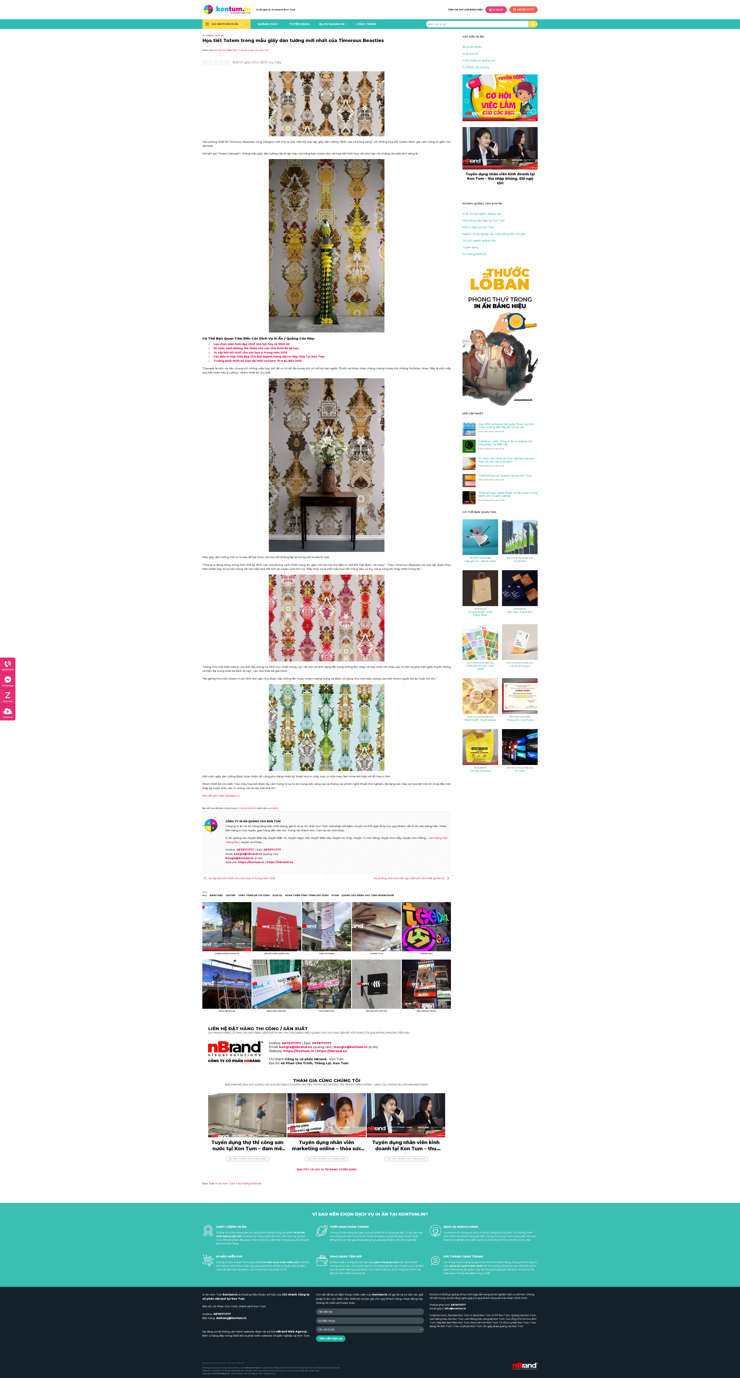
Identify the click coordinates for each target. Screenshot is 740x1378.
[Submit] (533, 24)
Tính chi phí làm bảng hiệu (465, 9)
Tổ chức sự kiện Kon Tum (514, 1322)
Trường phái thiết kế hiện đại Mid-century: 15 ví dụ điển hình (258, 360)
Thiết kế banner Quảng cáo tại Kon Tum (505, 475)
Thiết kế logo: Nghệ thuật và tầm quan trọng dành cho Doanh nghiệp (507, 494)
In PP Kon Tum (501, 1315)
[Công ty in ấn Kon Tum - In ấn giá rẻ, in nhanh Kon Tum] (226, 10)
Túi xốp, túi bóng (480, 770)
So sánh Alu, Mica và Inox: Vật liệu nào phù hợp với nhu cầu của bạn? (506, 460)
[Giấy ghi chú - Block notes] (480, 537)
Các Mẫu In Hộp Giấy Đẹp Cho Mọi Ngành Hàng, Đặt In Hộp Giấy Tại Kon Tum (269, 356)
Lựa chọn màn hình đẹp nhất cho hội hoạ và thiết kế (252, 344)
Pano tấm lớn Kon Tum (484, 1322)
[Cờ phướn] (520, 537)
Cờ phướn (520, 561)
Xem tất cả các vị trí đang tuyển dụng (327, 1169)
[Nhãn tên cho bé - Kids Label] (480, 642)
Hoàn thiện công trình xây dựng (307, 895)
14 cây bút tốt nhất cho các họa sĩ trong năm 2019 (250, 352)
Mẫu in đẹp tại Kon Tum (478, 227)
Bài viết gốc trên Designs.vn (221, 795)
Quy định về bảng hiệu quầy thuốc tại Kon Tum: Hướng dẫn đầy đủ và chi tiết (506, 426)
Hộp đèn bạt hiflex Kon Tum (453, 1322)
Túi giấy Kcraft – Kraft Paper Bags (480, 613)
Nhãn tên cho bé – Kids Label (480, 667)
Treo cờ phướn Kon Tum (467, 1326)
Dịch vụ (277, 895)
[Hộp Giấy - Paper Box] (520, 588)
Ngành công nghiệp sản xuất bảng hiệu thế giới (493, 233)
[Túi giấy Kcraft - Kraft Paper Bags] (480, 588)
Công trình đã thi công (254, 895)
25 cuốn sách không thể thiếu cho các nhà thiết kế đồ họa (256, 348)
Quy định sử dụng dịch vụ (214, 1363)
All (204, 895)
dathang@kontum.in (231, 1318)
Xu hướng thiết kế (213, 36)
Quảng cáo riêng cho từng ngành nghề (367, 895)
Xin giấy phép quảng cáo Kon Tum (503, 1326)
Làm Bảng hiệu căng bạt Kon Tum (485, 1318)
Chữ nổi (230, 895)
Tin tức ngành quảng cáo (479, 240)
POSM (335, 895)
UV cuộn (520, 770)
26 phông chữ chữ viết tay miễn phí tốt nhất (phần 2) (409, 878)
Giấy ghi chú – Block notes (480, 561)
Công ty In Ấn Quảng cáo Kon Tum (250, 50)
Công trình (366, 24)
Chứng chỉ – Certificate (519, 720)
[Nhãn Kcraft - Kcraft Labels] (480, 696)
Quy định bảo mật (236, 1363)
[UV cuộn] (520, 747)
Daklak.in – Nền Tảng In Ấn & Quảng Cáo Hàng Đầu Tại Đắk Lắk (505, 443)
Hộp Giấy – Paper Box (520, 612)
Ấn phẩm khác (472, 46)
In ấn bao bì (470, 53)
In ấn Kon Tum (225, 1183)
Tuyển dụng (299, 24)
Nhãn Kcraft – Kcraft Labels (480, 720)
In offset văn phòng (475, 67)
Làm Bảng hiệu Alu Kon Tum (446, 1318)
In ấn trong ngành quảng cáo (481, 213)
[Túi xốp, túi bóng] (480, 747)
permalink (273, 808)
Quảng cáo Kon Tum (523, 1315)
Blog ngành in (331, 24)
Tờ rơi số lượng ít (520, 666)
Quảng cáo (267, 24)
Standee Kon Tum (458, 1315)
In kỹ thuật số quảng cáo (479, 60)
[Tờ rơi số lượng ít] (520, 642)
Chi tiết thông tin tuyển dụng (247, 1159)
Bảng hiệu (216, 895)
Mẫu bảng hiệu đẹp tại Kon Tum (483, 220)
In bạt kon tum (438, 1315)
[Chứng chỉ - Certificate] (520, 696)
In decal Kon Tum (480, 1315)
